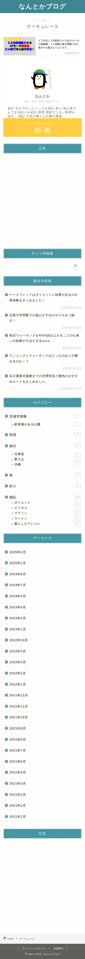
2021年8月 (17, 739)
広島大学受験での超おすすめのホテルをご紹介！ (42, 318)
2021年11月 (18, 706)
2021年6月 (17, 761)
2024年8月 (17, 574)
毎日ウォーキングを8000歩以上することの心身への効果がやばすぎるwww (44, 338)
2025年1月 (17, 563)
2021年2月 (17, 805)
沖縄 (46, 464)
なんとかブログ (42, 6)
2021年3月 (17, 794)
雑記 (44, 497)
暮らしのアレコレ (46, 523)
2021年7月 (17, 750)
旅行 (43, 446)
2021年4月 (17, 783)
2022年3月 (17, 662)
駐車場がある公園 (46, 424)
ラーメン (46, 518)
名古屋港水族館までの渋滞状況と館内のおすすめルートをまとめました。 (43, 378)
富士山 (46, 459)
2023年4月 (17, 607)
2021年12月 (18, 695)
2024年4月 (17, 596)
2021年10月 (18, 717)
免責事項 (58, 948)
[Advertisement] (42, 199)
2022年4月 (17, 651)
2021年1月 (17, 816)
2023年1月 (17, 629)
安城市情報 (43, 416)
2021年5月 (17, 772)
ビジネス (46, 507)
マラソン (46, 513)
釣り (43, 486)
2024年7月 (17, 585)
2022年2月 (17, 673)
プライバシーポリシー (34, 948)
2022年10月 (18, 640)
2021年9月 (17, 728)
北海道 (46, 454)
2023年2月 (17, 618)
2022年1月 (17, 684)
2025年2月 (17, 552)
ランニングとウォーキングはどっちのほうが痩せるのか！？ (43, 358)
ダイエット (46, 502)
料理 (43, 435)
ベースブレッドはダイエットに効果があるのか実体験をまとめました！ (43, 297)
